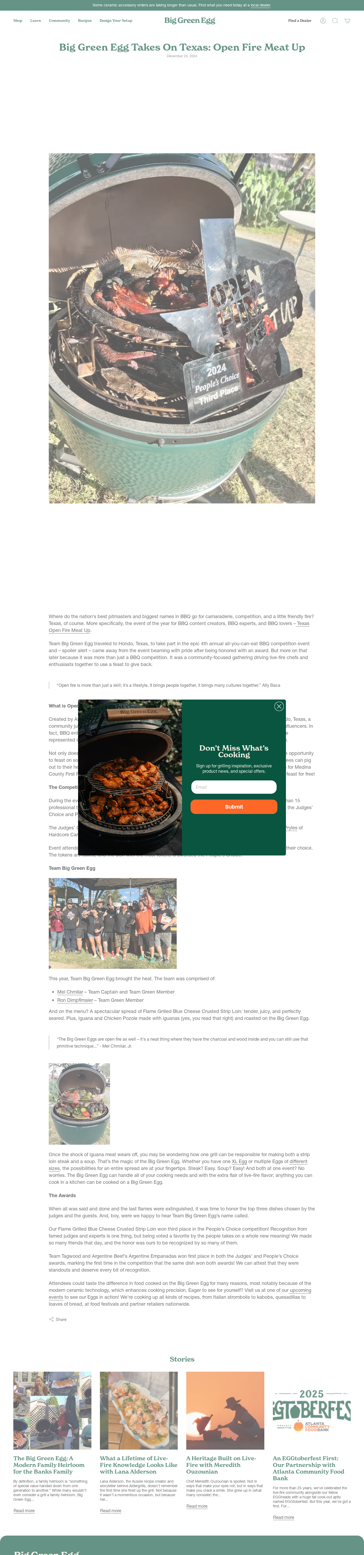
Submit (234, 807)
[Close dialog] (279, 706)
